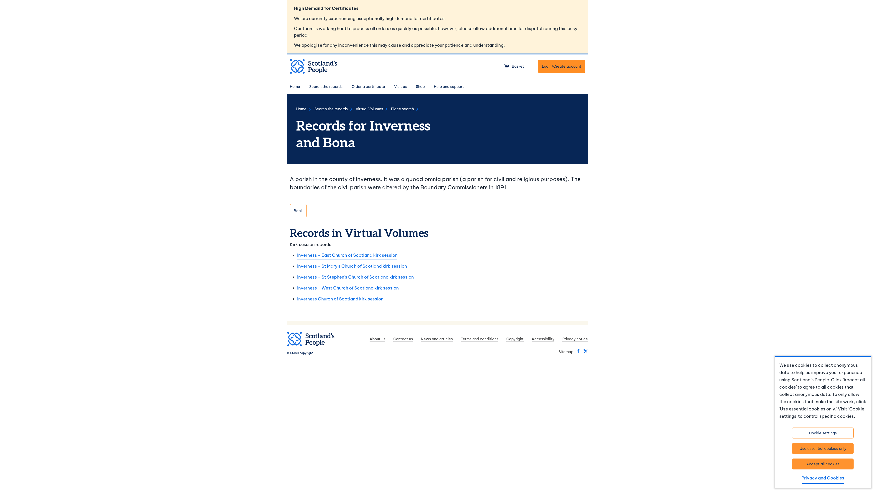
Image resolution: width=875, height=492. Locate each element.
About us (377, 339)
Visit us (400, 86)
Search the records (325, 86)
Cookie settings (823, 433)
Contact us (403, 339)
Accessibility (543, 339)
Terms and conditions (479, 339)
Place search (402, 109)
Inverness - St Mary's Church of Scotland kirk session (352, 266)
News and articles (437, 339)
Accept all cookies (822, 464)
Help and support (449, 86)
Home (295, 86)
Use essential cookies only (823, 448)
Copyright (515, 339)
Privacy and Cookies (822, 478)
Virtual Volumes (369, 109)
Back (298, 210)
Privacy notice (575, 339)
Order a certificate (368, 86)
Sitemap (565, 351)
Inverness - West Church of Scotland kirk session (348, 288)
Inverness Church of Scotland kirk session (340, 299)
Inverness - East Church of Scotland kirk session (347, 255)
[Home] (313, 66)
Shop (420, 86)
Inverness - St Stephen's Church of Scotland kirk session (355, 277)
